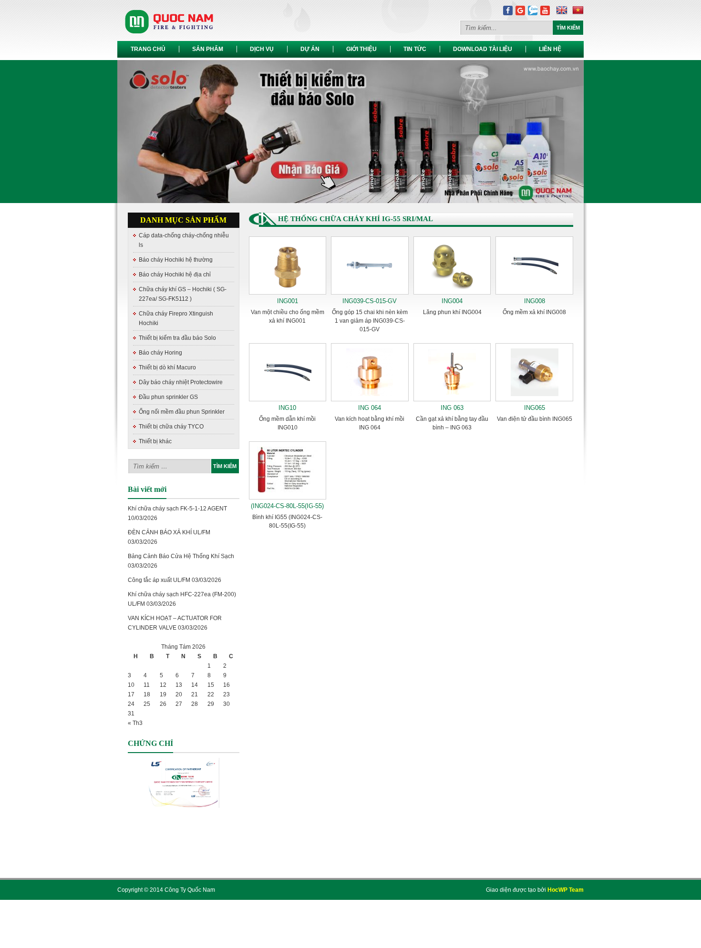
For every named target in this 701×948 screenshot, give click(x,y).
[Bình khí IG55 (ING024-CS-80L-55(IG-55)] (288, 470)
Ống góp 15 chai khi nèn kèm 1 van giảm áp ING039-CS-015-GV (370, 321)
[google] (520, 10)
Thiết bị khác (155, 441)
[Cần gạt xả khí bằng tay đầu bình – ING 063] (452, 372)
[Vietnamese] (578, 10)
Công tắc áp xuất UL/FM (159, 580)
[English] (561, 10)
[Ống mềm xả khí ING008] (534, 265)
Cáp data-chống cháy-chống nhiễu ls (184, 240)
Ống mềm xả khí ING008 (534, 312)
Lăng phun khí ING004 (452, 312)
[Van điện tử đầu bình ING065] (534, 372)
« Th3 (135, 723)
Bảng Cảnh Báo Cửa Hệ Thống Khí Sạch (181, 556)
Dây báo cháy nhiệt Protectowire (181, 382)
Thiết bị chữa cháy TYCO (171, 426)
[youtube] (545, 10)
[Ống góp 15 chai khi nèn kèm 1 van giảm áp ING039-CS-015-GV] (370, 265)
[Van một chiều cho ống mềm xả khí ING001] (288, 265)
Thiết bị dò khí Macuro (167, 367)
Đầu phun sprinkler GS (168, 397)
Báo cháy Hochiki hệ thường (176, 259)
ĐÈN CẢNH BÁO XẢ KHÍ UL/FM (169, 532)
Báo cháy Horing (160, 352)
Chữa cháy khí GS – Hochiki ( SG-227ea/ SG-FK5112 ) (183, 294)
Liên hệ (550, 49)
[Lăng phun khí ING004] (452, 265)
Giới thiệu (361, 49)
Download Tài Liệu (482, 49)
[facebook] (508, 10)
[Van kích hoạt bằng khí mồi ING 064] (370, 372)
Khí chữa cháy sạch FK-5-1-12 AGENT (177, 508)
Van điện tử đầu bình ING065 (534, 419)
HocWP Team (565, 890)
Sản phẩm (207, 49)
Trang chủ (148, 49)
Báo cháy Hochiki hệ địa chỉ (175, 274)
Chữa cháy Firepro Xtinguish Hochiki (176, 318)
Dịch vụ (262, 49)
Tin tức (414, 49)
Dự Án (310, 49)
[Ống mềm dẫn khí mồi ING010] (288, 372)
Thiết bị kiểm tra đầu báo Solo (177, 338)
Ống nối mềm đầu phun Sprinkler (182, 411)
